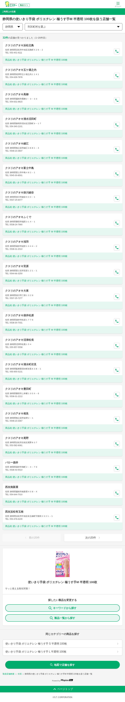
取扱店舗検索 (8, 674)
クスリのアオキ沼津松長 (19, 339)
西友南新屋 (11, 487)
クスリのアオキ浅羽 (17, 241)
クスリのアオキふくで (18, 217)
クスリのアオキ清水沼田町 (20, 118)
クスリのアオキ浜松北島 (19, 45)
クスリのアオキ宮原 (17, 266)
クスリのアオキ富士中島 (19, 168)
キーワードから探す (64, 608)
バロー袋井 (11, 462)
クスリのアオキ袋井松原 (19, 315)
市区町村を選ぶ (37, 26)
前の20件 (34, 537)
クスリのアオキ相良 (17, 413)
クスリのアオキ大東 (17, 290)
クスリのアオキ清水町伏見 (20, 364)
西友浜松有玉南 (14, 511)
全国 (19, 674)
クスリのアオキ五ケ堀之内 (20, 69)
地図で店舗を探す (64, 664)
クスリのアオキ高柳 (17, 94)
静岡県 (9, 26)
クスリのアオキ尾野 (17, 438)
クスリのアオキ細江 (17, 143)
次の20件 (90, 537)
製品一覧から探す (64, 618)
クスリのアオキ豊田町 (18, 388)
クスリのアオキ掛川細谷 (19, 192)
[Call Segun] (117, 51)
